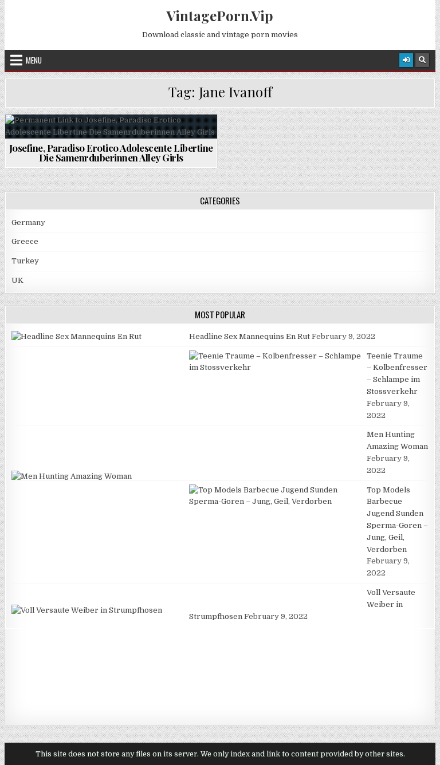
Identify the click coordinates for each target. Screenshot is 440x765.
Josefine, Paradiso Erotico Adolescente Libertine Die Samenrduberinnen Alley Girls (111, 152)
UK (17, 280)
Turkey (25, 261)
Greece (24, 241)
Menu (34, 60)
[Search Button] (422, 60)
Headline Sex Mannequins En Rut (249, 336)
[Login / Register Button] (406, 60)
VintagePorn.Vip (220, 15)
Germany (28, 222)
